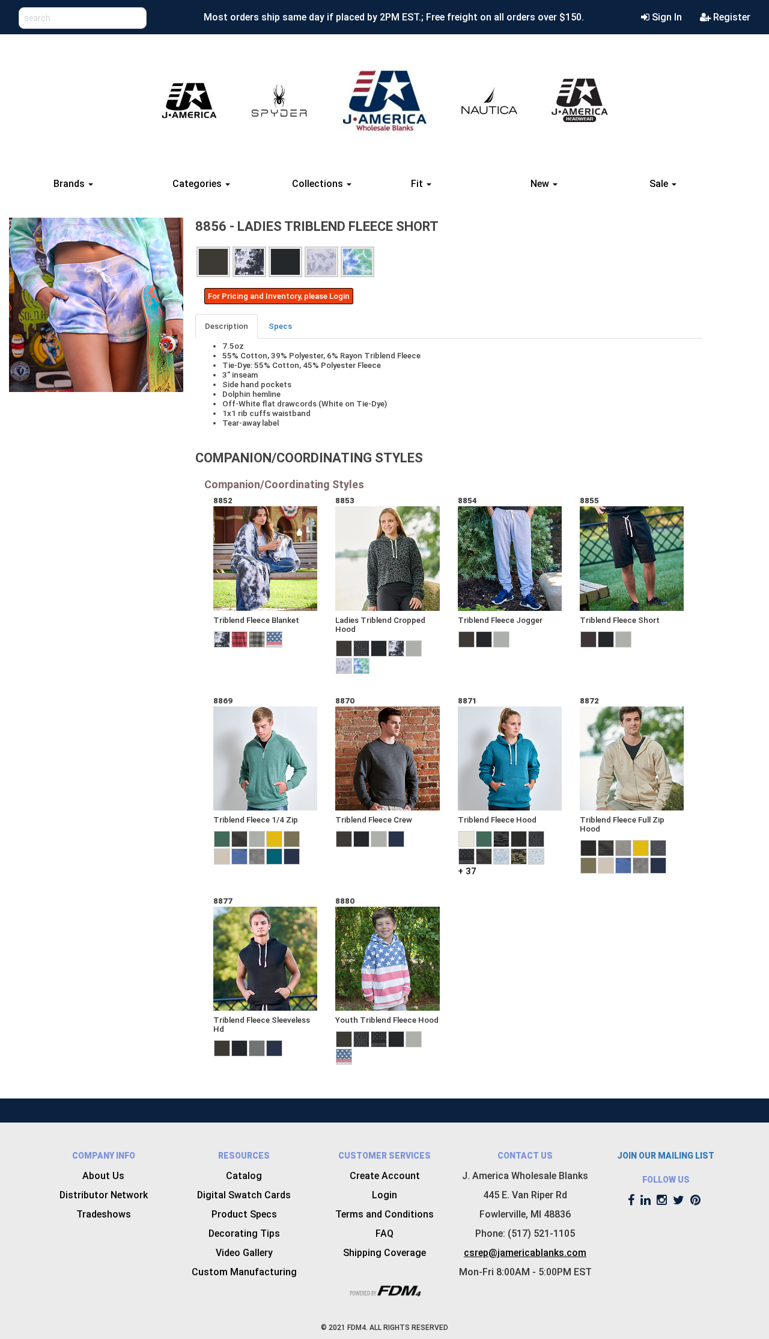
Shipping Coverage (384, 1252)
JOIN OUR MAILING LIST (665, 1155)
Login (384, 1195)
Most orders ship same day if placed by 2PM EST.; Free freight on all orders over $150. (394, 17)
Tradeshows (103, 1214)
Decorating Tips (244, 1233)
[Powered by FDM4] (384, 1289)
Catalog (244, 1175)
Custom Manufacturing (244, 1272)
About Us (103, 1175)
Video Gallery (244, 1252)
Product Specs (244, 1214)
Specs (280, 326)
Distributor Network (103, 1195)
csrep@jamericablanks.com (525, 1252)
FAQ (384, 1233)
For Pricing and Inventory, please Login (279, 296)
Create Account (385, 1175)
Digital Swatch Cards (244, 1195)
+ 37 (467, 871)
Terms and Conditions (384, 1214)
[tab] (227, 326)
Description (226, 326)
